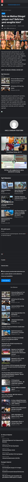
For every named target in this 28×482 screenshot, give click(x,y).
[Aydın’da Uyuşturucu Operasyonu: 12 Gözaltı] (7, 213)
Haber (9, 10)
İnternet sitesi (4, 265)
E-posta (3, 259)
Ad (2, 254)
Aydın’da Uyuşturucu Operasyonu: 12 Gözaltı (6, 220)
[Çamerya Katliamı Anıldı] (7, 185)
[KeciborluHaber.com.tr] (14, 5)
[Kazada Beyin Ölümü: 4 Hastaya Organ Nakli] (6, 424)
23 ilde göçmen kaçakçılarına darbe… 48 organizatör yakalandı (17, 381)
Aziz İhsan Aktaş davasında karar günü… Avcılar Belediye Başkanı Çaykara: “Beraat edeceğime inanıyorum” (12, 374)
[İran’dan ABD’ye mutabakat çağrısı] (6, 390)
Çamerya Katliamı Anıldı (17, 306)
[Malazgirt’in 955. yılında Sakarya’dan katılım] (6, 360)
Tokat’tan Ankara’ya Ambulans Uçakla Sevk (13, 326)
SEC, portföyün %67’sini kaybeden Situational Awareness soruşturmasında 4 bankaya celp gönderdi (14, 367)
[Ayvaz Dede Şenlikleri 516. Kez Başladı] (21, 185)
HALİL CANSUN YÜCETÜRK (10, 25)
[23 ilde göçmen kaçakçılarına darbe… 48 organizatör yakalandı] (6, 382)
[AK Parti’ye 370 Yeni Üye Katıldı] (5, 88)
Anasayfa (5, 10)
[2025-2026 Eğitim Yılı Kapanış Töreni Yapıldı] (6, 417)
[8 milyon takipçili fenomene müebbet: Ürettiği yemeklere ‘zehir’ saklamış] (6, 402)
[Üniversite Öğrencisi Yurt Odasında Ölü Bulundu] (5, 81)
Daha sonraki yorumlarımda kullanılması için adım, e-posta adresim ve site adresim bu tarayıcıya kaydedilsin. (13, 274)
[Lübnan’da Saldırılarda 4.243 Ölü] (7, 199)
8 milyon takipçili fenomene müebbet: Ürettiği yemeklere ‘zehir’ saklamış (18, 402)
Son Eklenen (14, 287)
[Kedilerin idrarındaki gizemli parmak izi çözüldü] (6, 410)
